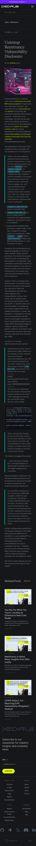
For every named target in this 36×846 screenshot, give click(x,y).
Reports (9, 809)
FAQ (26, 815)
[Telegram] (10, 830)
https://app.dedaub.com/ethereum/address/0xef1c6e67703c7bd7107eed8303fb (18, 136)
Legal (29, 841)
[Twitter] (18, 830)
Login (9, 794)
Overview (9, 784)
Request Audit (9, 820)
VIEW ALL (27, 581)
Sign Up (9, 797)
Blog (26, 812)
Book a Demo (9, 790)
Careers (26, 787)
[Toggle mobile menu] (32, 6)
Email (5, 760)
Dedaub (13, 63)
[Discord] (26, 830)
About (27, 784)
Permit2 (10, 111)
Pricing (9, 787)
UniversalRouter (24, 109)
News (26, 790)
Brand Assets (26, 809)
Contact (26, 794)
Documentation (9, 800)
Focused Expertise (9, 817)
